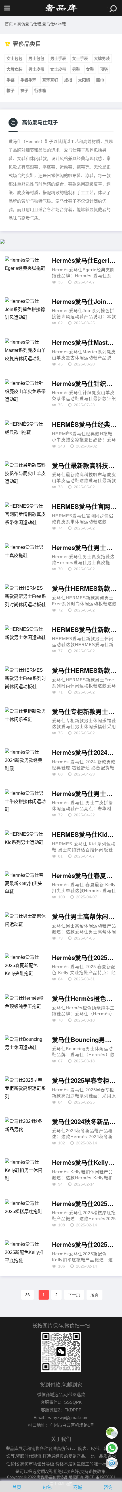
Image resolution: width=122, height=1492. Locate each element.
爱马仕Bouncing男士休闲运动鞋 (84, 1039)
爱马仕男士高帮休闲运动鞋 (84, 916)
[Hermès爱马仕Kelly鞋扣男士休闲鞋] (25, 1173)
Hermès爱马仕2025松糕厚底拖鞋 (84, 1203)
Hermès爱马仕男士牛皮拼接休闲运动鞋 (84, 793)
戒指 (68, 80)
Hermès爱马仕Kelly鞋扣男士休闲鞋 (84, 1162)
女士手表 (80, 58)
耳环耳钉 (50, 80)
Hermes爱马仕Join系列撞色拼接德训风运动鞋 (84, 301)
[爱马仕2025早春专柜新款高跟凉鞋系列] (25, 1091)
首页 (9, 24)
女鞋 (90, 69)
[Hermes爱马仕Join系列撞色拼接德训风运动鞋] (25, 312)
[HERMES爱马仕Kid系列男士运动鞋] (25, 845)
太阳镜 (84, 80)
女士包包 (14, 58)
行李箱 (40, 90)
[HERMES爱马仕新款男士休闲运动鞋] (25, 640)
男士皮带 (36, 69)
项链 (104, 69)
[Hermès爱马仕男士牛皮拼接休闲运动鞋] (25, 804)
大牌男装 (102, 58)
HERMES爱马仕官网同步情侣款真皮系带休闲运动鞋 (84, 506)
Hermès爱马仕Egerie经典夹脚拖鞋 (84, 260)
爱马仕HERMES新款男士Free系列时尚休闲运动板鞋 (84, 670)
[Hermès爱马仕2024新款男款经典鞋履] (25, 763)
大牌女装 (14, 69)
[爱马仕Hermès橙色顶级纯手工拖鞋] (25, 1009)
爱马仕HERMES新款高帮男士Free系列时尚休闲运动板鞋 (84, 588)
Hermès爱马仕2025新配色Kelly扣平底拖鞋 (84, 1244)
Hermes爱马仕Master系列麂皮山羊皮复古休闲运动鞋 (84, 342)
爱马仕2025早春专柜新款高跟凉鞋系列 (84, 1080)
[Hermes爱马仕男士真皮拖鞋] (25, 558)
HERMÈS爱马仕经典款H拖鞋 (84, 424)
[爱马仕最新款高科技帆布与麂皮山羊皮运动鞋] (25, 476)
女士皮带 (58, 69)
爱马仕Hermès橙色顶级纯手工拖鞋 (84, 998)
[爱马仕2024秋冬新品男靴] (25, 1132)
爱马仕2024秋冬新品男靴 (84, 1121)
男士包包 (36, 58)
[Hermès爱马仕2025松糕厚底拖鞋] (25, 1214)
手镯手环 (28, 80)
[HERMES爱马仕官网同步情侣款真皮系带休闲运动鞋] (25, 517)
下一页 (74, 1295)
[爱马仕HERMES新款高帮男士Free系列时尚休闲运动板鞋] (25, 599)
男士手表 (58, 58)
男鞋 (76, 69)
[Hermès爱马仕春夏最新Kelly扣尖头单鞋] (25, 886)
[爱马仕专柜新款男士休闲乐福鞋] (25, 722)
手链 (10, 80)
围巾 (100, 80)
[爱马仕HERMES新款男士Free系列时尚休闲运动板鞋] (25, 681)
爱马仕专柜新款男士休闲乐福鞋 (84, 711)
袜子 (24, 90)
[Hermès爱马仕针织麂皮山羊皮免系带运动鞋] (25, 394)
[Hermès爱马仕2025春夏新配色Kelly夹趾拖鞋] (25, 968)
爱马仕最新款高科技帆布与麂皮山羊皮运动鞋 (84, 465)
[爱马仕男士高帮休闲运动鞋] (25, 927)
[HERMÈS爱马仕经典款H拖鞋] (25, 435)
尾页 (94, 1295)
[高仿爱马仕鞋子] (61, 8)
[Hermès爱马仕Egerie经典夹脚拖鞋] (25, 271)
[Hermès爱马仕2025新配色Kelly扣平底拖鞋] (25, 1255)
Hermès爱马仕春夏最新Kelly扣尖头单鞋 (84, 875)
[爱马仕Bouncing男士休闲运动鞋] (25, 1050)
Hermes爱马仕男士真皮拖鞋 (84, 547)
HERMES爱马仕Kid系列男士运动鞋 (84, 834)
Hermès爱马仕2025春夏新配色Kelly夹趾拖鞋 (84, 957)
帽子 (10, 90)
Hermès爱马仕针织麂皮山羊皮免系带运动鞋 (84, 383)
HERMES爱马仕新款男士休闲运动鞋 (84, 629)
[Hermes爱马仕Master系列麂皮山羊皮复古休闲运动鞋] (25, 353)
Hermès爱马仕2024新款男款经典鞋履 (84, 752)
